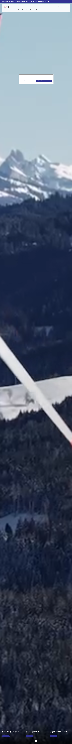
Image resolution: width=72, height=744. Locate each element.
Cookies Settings (24, 80)
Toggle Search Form (68, 6)
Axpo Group (47, 1)
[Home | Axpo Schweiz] (6, 7)
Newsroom (15, 9)
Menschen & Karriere (25, 9)
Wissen (19, 9)
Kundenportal (60, 6)
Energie (11, 9)
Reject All (40, 80)
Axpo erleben (32, 9)
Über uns (37, 9)
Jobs (64, 6)
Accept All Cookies (48, 80)
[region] (36, 79)
